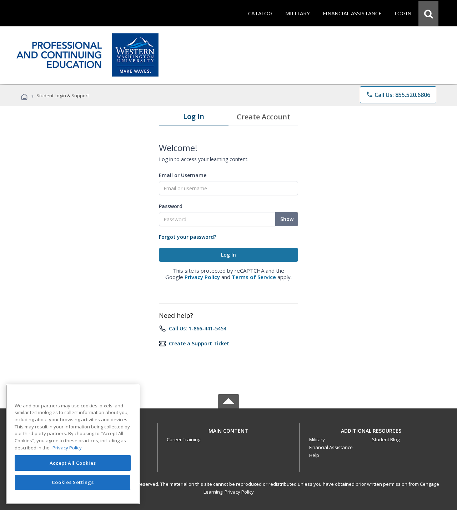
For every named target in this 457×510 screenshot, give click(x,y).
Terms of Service (254, 277)
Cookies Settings (73, 482)
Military (317, 439)
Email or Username (182, 175)
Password (170, 206)
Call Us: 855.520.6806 (398, 95)
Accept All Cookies (73, 463)
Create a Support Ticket (199, 343)
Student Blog (386, 439)
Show (286, 219)
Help (314, 455)
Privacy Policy (202, 277)
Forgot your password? (187, 236)
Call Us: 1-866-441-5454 (197, 328)
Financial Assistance (331, 447)
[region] (73, 444)
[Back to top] (228, 429)
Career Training (183, 439)
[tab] (193, 118)
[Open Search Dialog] (428, 13)
